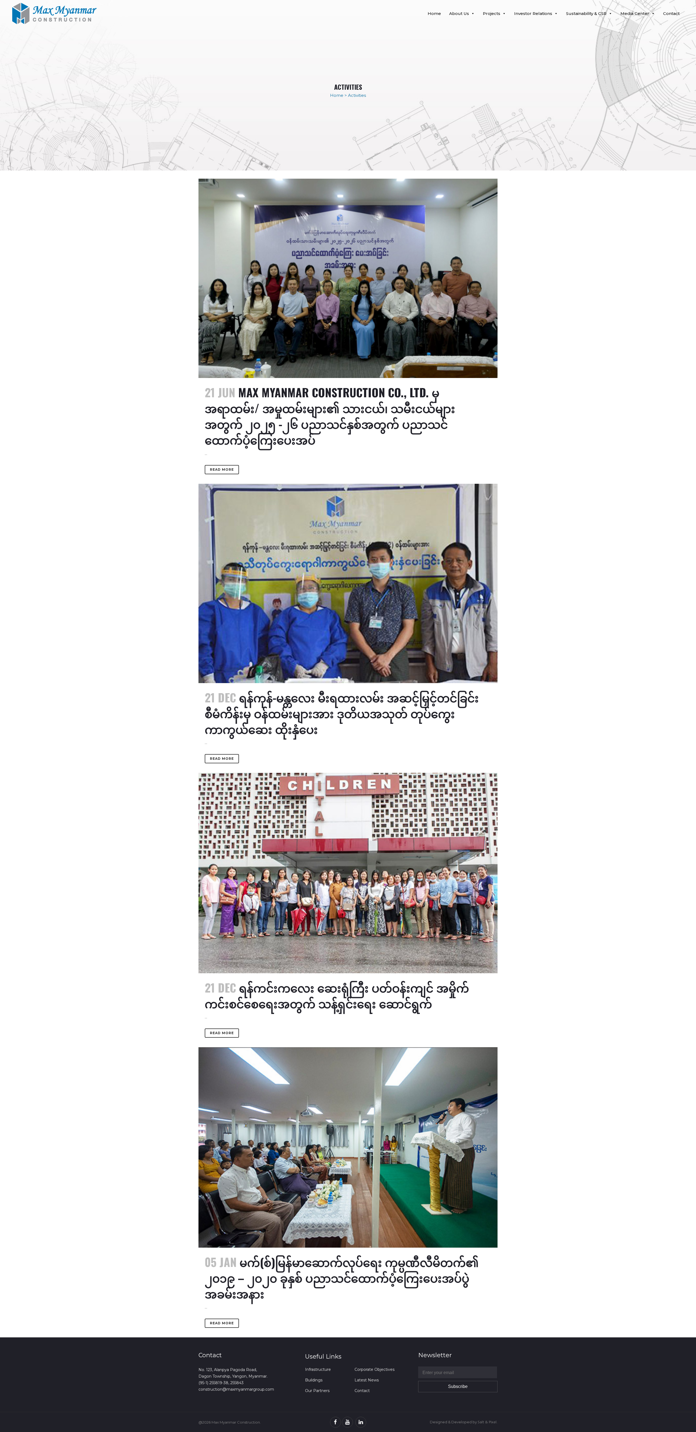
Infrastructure (318, 1369)
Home (434, 13)
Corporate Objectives (374, 1369)
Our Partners (317, 1390)
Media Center (634, 13)
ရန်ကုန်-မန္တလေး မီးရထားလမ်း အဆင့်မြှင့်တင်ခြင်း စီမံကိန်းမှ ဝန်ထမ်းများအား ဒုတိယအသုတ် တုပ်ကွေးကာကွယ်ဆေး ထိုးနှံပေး (342, 713)
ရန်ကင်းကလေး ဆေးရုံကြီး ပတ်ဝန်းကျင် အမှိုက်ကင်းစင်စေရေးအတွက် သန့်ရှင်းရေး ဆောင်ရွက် (337, 995)
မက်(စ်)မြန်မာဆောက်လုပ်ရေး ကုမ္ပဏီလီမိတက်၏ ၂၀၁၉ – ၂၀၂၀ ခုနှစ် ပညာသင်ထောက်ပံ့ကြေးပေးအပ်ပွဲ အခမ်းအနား (342, 1277)
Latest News (367, 1380)
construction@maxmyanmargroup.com (236, 1389)
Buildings (313, 1380)
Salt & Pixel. (488, 1422)
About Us (459, 13)
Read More (222, 469)
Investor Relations (533, 13)
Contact (671, 13)
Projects (491, 13)
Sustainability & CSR (586, 13)
